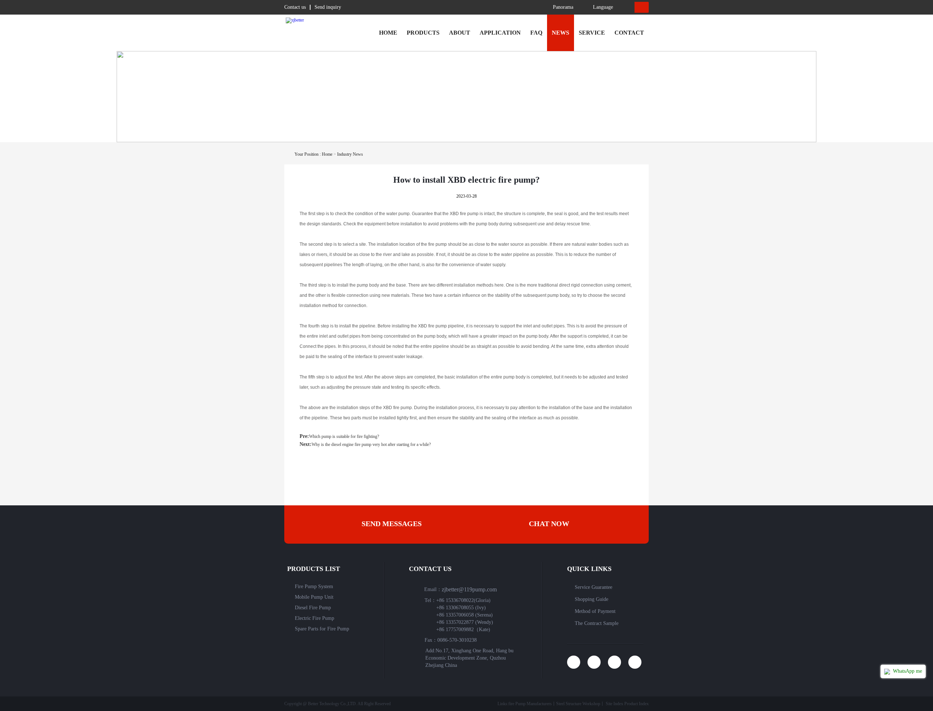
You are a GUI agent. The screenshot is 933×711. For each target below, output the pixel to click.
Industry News (350, 154)
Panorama (563, 7)
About (459, 33)
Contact (629, 33)
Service (592, 33)
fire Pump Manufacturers (530, 703)
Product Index (636, 703)
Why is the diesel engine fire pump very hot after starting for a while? (371, 444)
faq (536, 33)
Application (500, 33)
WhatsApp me (906, 671)
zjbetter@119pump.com (469, 589)
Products (423, 33)
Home (388, 33)
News (560, 33)
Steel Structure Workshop (578, 703)
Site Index (614, 703)
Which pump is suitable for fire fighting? (344, 436)
